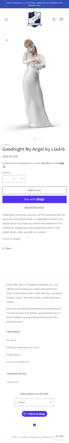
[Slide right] (41, 138)
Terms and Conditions (17, 361)
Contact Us (12, 382)
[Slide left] (27, 138)
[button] (6, 19)
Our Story (11, 340)
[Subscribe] (50, 402)
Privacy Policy (13, 354)
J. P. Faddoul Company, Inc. (29, 437)
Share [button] (9, 248)
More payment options (34, 207)
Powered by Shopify (49, 437)
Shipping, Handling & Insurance (22, 347)
